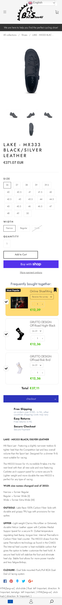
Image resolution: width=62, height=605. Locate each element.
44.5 (51, 199)
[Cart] (57, 12)
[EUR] (10, 601)
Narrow (9, 228)
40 (8, 192)
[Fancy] (17, 581)
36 (7, 185)
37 (17, 185)
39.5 (47, 185)
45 (8, 206)
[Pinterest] (11, 581)
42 (50, 192)
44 (41, 199)
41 (30, 192)
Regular (23, 228)
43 (20, 199)
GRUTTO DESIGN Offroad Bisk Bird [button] (40, 358)
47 (50, 206)
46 (29, 206)
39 (36, 185)
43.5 (30, 199)
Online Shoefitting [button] (41, 291)
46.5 (40, 206)
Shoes (24, 35)
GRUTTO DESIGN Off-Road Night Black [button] (42, 324)
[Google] (31, 581)
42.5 (9, 199)
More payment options (31, 272)
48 (8, 213)
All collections (9, 35)
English (37, 2)
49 (18, 213)
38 (26, 185)
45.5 (19, 206)
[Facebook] (5, 581)
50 (27, 213)
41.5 (40, 192)
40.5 (19, 192)
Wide (37, 228)
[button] (33, 304)
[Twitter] (23, 581)
